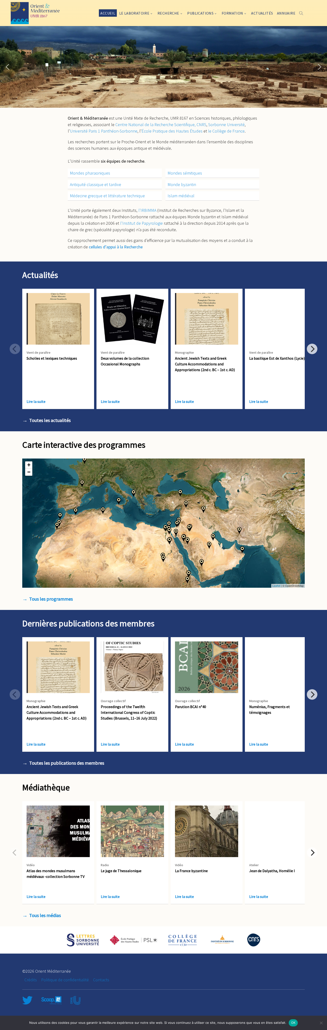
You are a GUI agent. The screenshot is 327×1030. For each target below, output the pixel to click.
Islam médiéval (181, 195)
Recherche (168, 13)
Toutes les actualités (50, 420)
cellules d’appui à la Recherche (116, 247)
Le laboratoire (134, 13)
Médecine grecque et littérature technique (107, 195)
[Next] (312, 349)
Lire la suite (36, 401)
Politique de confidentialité (65, 979)
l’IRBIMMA (147, 210)
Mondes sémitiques (185, 173)
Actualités (262, 13)
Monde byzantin (182, 184)
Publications (200, 13)
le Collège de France (226, 131)
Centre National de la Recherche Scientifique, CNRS (160, 124)
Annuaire (286, 13)
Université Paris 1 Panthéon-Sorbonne (103, 131)
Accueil (107, 13)
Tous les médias (45, 915)
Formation (232, 13)
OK (293, 1023)
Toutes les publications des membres (66, 763)
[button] (7, 67)
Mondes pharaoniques (90, 173)
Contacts (101, 979)
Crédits (30, 979)
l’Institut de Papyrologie (141, 223)
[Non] (321, 1022)
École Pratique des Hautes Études (172, 131)
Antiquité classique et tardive (95, 184)
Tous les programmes (51, 599)
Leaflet (276, 585)
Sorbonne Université (226, 124)
